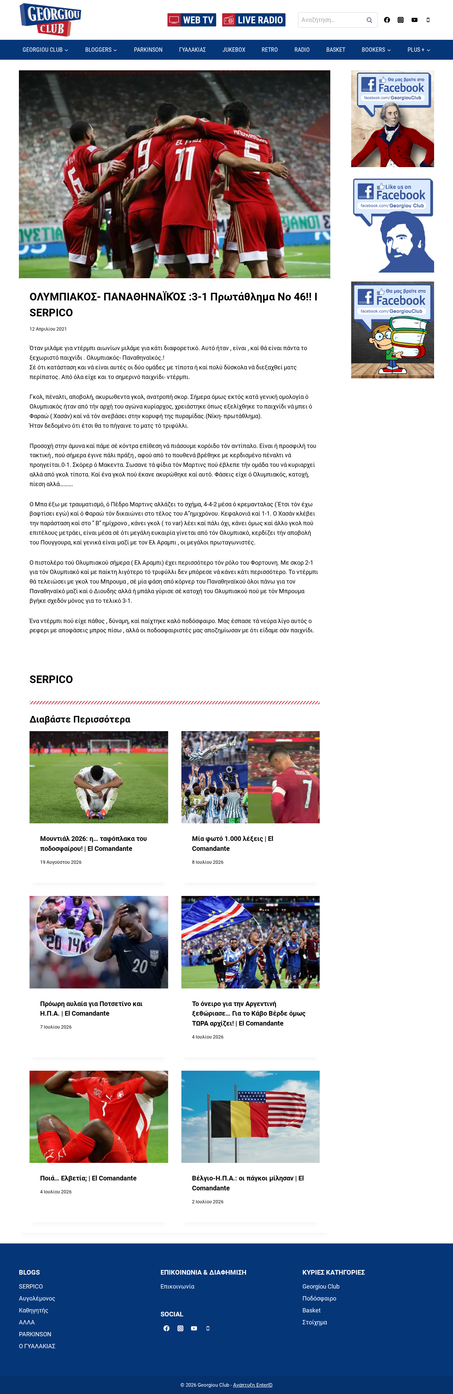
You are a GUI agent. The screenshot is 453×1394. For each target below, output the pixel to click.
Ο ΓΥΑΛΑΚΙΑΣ (37, 1346)
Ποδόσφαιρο (319, 1298)
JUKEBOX (234, 49)
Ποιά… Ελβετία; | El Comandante (88, 1178)
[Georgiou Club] (50, 20)
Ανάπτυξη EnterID (253, 1385)
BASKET (335, 49)
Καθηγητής (33, 1310)
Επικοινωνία (177, 1286)
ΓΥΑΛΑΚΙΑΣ (192, 49)
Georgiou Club (321, 1286)
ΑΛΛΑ (27, 1322)
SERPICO (31, 1286)
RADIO (302, 49)
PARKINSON (148, 49)
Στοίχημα (314, 1322)
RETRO (270, 49)
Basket (311, 1310)
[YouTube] (415, 20)
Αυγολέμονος (37, 1298)
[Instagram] (401, 20)
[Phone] (428, 20)
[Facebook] (387, 20)
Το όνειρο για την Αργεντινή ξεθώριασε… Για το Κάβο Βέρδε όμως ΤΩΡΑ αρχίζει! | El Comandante (248, 1013)
